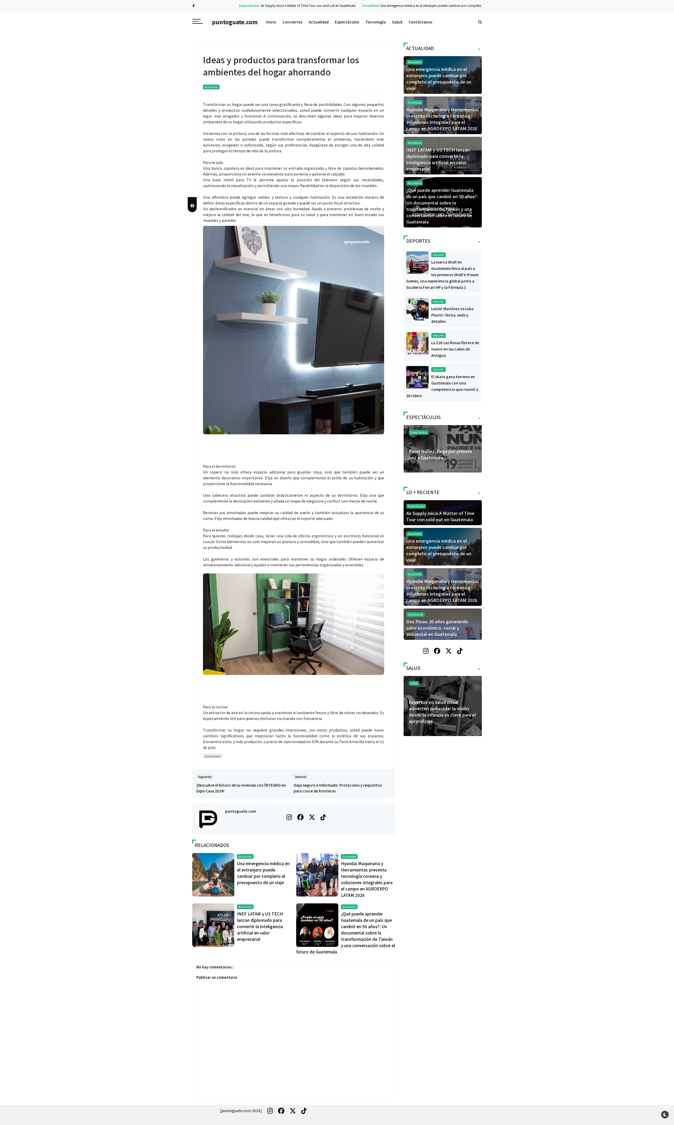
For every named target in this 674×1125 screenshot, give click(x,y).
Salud (397, 22)
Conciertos (293, 22)
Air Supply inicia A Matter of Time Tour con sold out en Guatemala (279, 5)
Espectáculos (221, 5)
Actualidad (342, 5)
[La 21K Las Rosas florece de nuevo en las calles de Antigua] (417, 342)
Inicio (271, 22)
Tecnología (375, 22)
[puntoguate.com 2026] (241, 1110)
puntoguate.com (240, 811)
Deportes (438, 255)
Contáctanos (420, 22)
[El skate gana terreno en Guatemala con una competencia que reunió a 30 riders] (417, 376)
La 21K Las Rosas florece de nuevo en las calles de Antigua (455, 349)
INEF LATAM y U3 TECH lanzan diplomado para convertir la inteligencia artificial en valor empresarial (260, 926)
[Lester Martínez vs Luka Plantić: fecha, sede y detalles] (417, 308)
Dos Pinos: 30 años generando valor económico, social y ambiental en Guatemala (437, 627)
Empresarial (415, 614)
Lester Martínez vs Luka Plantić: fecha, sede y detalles (452, 315)
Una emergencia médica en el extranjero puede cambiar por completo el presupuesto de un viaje (421, 5)
